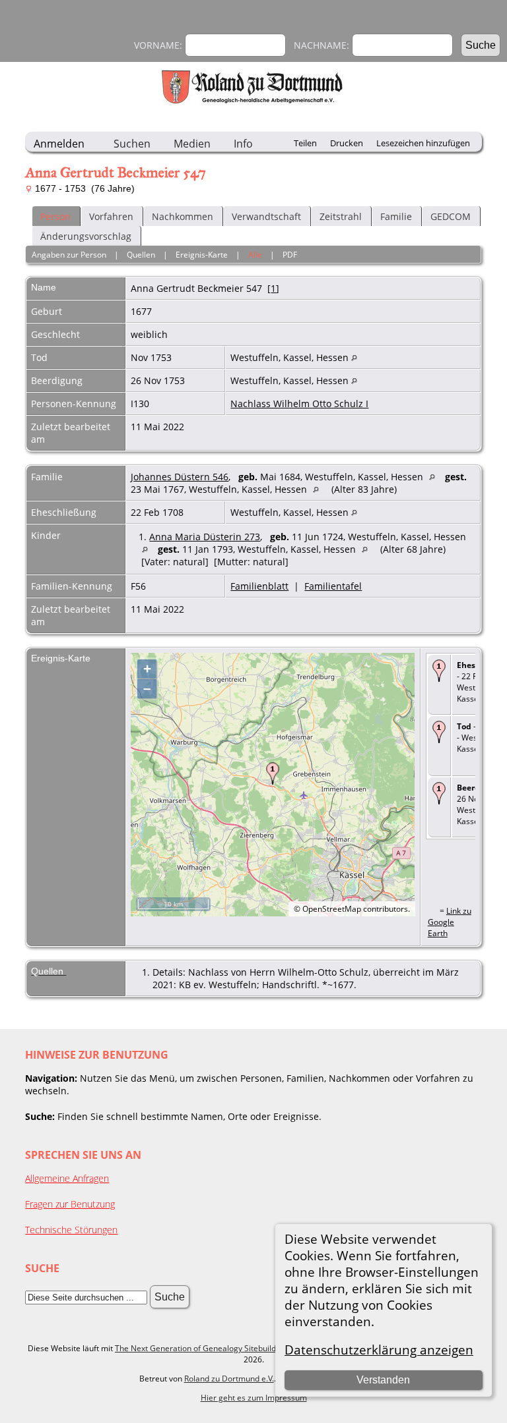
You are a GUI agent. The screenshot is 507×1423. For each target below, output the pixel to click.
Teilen (305, 143)
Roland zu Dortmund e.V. (229, 1378)
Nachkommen (182, 216)
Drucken (346, 143)
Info (243, 143)
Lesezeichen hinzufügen (423, 143)
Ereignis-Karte (202, 254)
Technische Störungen (71, 1229)
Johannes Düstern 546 (179, 476)
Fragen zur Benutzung (70, 1204)
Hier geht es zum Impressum (254, 1397)
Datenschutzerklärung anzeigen (379, 1349)
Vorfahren (111, 216)
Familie (396, 216)
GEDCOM (450, 216)
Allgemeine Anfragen (67, 1178)
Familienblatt (259, 586)
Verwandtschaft (266, 216)
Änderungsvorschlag (85, 236)
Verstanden (383, 1379)
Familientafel (333, 586)
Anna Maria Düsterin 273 (204, 536)
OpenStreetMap (331, 908)
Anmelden (59, 143)
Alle (255, 254)
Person (55, 216)
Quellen (141, 254)
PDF (290, 254)
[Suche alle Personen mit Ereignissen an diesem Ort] (354, 357)
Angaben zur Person (69, 254)
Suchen (132, 143)
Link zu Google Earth (449, 922)
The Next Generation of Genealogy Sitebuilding (201, 1348)
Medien (192, 143)
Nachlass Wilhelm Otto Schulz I (299, 403)
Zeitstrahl (341, 216)
